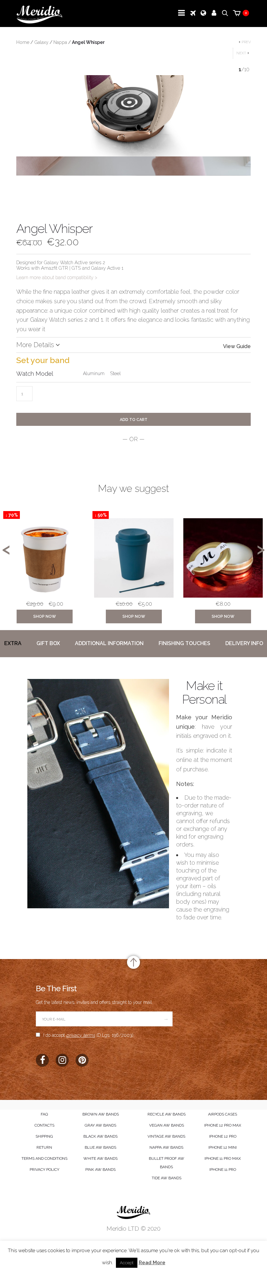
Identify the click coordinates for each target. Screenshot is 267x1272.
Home (22, 42)
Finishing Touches (184, 643)
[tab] (12, 643)
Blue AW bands (100, 1147)
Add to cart (134, 419)
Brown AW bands (100, 1114)
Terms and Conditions (44, 1158)
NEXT (241, 53)
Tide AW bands (166, 1178)
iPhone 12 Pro (222, 1136)
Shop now (44, 616)
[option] (44, 569)
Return (44, 1147)
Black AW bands (100, 1136)
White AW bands (100, 1158)
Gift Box (48, 643)
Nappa (60, 42)
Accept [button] (127, 1262)
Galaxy (41, 42)
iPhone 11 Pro (222, 1169)
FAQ (44, 1114)
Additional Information (109, 643)
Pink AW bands (100, 1169)
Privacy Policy (44, 1169)
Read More (152, 1262)
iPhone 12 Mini (222, 1147)
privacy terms (80, 1035)
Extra (12, 643)
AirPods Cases (222, 1114)
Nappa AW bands (166, 1147)
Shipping (44, 1136)
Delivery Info (244, 643)
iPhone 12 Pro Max (222, 1125)
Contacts (44, 1125)
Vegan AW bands (166, 1125)
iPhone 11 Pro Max (222, 1158)
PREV (246, 42)
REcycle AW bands (167, 1114)
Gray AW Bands (100, 1125)
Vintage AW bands (166, 1136)
